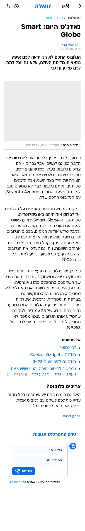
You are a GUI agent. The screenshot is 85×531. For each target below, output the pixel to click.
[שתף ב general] (7, 6)
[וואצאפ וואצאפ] (16, 6)
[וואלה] (42, 6)
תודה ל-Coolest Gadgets (53, 355)
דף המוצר (67, 348)
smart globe (71, 416)
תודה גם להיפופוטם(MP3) (54, 362)
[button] (65, 6)
